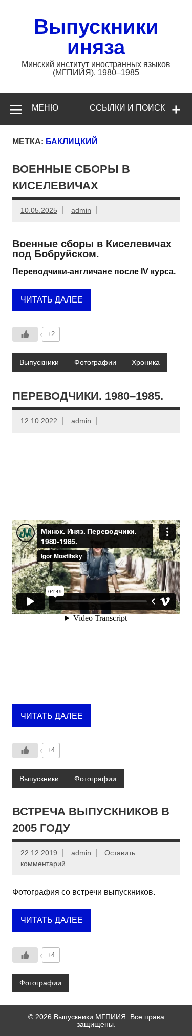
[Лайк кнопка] (25, 334)
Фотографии (95, 362)
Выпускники (39, 362)
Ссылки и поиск (127, 107)
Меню (45, 107)
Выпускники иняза (96, 36)
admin (81, 210)
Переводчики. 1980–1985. (87, 396)
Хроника (146, 362)
